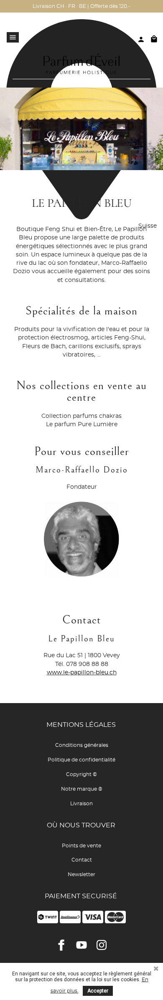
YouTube (81, 945)
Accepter (97, 991)
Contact (81, 859)
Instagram (101, 945)
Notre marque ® (81, 788)
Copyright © (81, 774)
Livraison (81, 803)
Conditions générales (81, 745)
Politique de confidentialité (81, 759)
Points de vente (81, 845)
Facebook (61, 945)
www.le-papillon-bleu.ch (82, 673)
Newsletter (81, 874)
